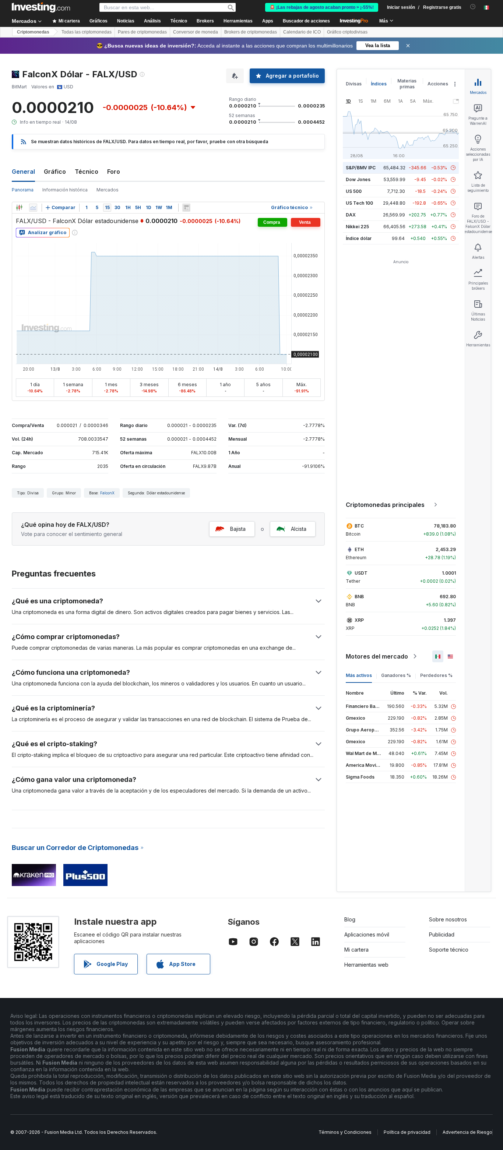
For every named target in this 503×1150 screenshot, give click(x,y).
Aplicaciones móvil (366, 934)
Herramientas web (366, 965)
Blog (349, 919)
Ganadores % (396, 675)
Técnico (86, 171)
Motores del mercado (377, 656)
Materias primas (406, 83)
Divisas (354, 84)
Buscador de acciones (306, 21)
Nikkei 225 (357, 226)
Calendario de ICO (302, 32)
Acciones (438, 84)
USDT (361, 573)
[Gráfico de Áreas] (33, 208)
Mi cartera (356, 949)
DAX (351, 215)
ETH (359, 549)
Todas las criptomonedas (86, 32)
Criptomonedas (33, 32)
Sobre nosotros (448, 919)
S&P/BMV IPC (361, 167)
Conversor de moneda (195, 32)
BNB (359, 596)
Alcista (298, 529)
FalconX (107, 493)
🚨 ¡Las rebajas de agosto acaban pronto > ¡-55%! (322, 7)
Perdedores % (436, 675)
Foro (113, 171)
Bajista (238, 529)
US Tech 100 (359, 203)
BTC (359, 526)
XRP (359, 620)
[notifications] (473, 6)
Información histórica (65, 190)
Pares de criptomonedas (142, 32)
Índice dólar (359, 238)
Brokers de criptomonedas (250, 32)
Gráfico (55, 171)
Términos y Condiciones (345, 1132)
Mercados (107, 190)
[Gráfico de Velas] (19, 208)
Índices (379, 84)
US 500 (354, 191)
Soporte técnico (448, 949)
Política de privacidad (407, 1132)
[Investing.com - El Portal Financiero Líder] (41, 7)
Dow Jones (358, 179)
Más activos (359, 675)
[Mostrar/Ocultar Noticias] (186, 208)
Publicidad (441, 934)
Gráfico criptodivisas (347, 32)
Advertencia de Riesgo (467, 1132)
